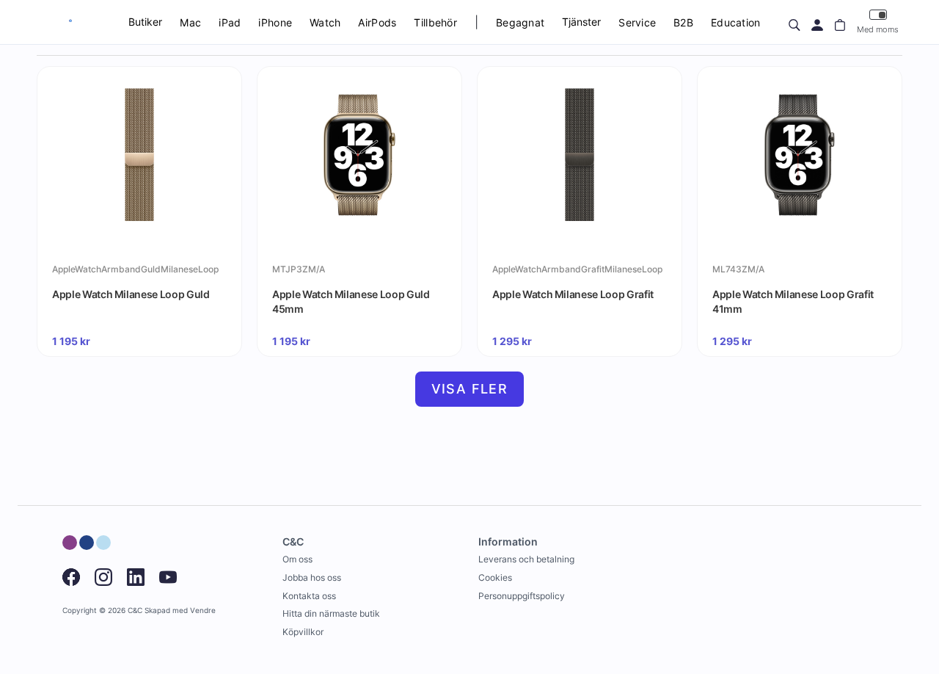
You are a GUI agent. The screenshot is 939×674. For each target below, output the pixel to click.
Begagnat (520, 22)
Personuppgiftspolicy (521, 595)
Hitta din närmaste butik (331, 613)
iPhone (275, 22)
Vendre (203, 610)
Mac (190, 22)
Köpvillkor (303, 631)
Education (736, 22)
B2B (683, 22)
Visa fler (469, 388)
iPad (230, 22)
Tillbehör (435, 22)
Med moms (878, 29)
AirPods (377, 22)
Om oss (297, 559)
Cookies (495, 577)
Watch (325, 22)
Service (637, 22)
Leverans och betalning (526, 559)
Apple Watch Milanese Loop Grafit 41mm (793, 301)
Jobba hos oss (311, 577)
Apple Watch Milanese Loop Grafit (573, 294)
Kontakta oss (309, 595)
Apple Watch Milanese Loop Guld (131, 294)
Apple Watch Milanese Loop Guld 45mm (351, 301)
